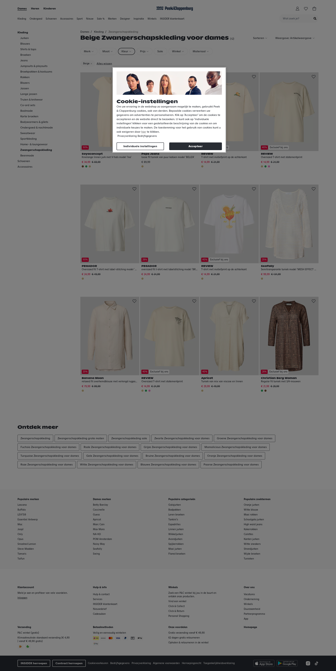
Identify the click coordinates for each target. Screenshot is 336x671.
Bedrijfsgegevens (147, 136)
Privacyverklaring (127, 136)
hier (143, 131)
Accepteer (195, 146)
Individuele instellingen (140, 146)
